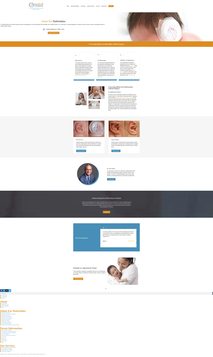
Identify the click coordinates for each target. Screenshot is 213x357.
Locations (98, 6)
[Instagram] (7, 290)
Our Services (83, 6)
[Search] (212, 293)
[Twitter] (9, 290)
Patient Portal (104, 6)
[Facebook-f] (1, 290)
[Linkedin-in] (4, 290)
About (68, 6)
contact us (132, 65)
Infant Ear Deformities (75, 6)
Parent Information (11, 328)
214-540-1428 (132, 75)
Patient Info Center (90, 6)
